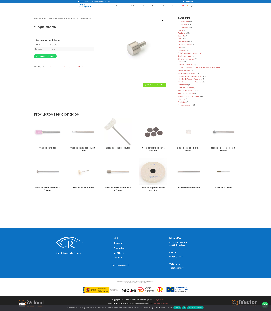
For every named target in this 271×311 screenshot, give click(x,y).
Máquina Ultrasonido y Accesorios (190, 82)
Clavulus (181, 62)
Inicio (111, 6)
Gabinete (181, 36)
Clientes (166, 6)
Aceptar (177, 308)
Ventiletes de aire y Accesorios (189, 96)
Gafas (180, 39)
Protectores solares (185, 105)
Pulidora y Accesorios (186, 88)
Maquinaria (42, 18)
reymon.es (159, 300)
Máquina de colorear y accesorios (190, 76)
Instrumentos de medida (186, 73)
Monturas (181, 99)
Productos (156, 6)
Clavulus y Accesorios (55, 18)
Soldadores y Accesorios (187, 90)
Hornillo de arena (184, 70)
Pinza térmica (183, 85)
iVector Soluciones (161, 304)
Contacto (146, 6)
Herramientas (183, 41)
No (184, 308)
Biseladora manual (184, 56)
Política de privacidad (195, 308)
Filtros (180, 30)
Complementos (183, 21)
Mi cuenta (176, 6)
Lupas (180, 47)
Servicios (119, 6)
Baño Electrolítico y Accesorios (189, 53)
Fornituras (181, 33)
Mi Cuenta (118, 257)
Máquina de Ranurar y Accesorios (190, 79)
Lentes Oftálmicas (133, 6)
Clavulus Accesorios (71, 18)
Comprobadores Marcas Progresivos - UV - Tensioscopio (199, 67)
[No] (268, 308)
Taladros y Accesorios (186, 93)
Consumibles (182, 24)
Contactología (183, 27)
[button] (162, 21)
